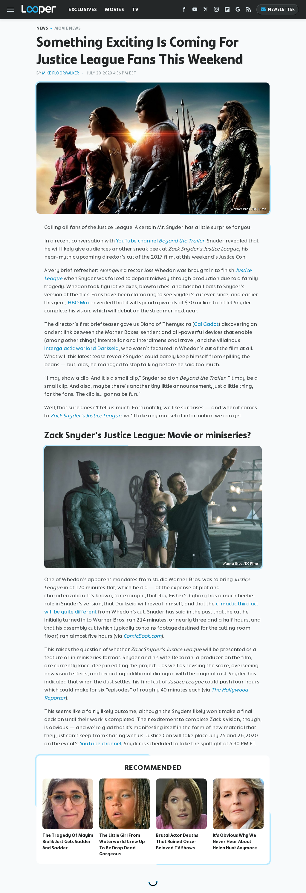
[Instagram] (216, 11)
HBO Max (79, 302)
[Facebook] (184, 11)
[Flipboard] (227, 11)
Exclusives (82, 9)
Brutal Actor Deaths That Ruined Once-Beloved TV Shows (177, 841)
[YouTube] (195, 11)
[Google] (238, 11)
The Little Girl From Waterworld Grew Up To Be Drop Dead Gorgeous (122, 844)
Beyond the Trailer (181, 240)
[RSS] (249, 11)
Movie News (67, 28)
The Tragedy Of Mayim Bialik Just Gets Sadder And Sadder (67, 841)
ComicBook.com (142, 635)
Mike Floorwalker (60, 73)
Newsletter (281, 9)
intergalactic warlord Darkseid (81, 348)
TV (135, 9)
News (42, 28)
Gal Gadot (206, 324)
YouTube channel (137, 240)
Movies (114, 9)
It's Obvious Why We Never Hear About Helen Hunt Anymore (235, 841)
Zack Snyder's (68, 415)
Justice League (103, 415)
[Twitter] (206, 11)
